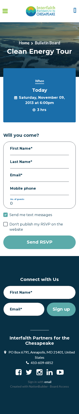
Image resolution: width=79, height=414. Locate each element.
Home (24, 42)
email (47, 382)
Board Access (59, 386)
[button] (75, 11)
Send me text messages (30, 215)
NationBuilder (38, 386)
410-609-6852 (42, 362)
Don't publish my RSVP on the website (36, 227)
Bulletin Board (47, 42)
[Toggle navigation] (5, 11)
